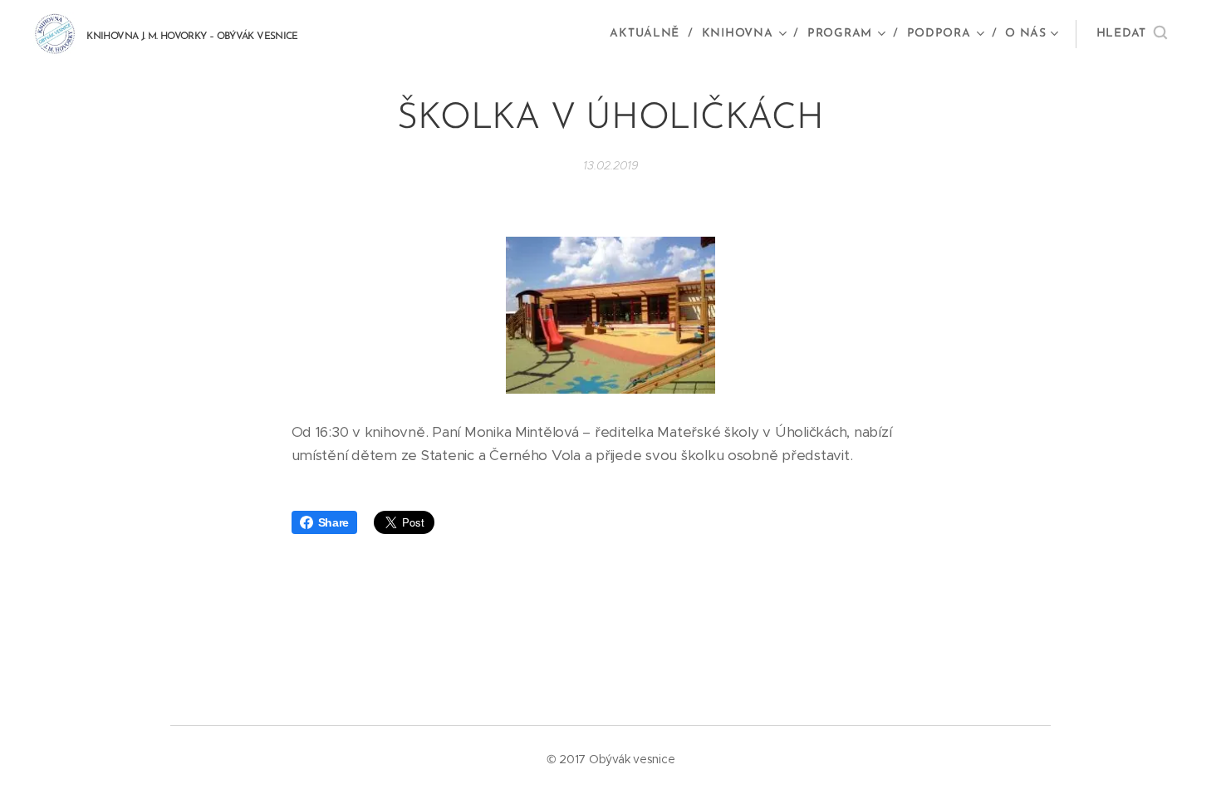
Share (334, 522)
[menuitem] (649, 34)
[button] (1132, 34)
